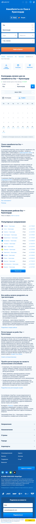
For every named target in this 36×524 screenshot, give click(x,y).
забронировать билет (26, 152)
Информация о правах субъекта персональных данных (17, 487)
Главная (3, 56)
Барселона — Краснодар (10, 252)
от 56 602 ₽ (32, 258)
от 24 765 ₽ (32, 234)
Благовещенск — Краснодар (11, 264)
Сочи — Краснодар (9, 229)
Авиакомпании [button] (7, 430)
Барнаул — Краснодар (9, 249)
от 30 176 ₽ (32, 267)
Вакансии (4, 462)
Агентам (20, 456)
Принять (30, 520)
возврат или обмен (16, 354)
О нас (19, 459)
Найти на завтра (15, 215)
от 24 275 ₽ (32, 232)
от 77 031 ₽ (32, 261)
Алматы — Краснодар (9, 232)
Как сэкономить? (6, 200)
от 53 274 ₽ (32, 246)
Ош (16, 56)
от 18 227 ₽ (32, 243)
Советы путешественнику (8, 357)
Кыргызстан (10, 56)
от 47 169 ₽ (32, 226)
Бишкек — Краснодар (9, 267)
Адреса (20, 453)
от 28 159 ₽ (32, 252)
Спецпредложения (6, 453)
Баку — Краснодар (8, 246)
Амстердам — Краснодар (10, 234)
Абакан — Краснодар (9, 226)
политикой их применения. (6, 522)
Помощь (3, 203)
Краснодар (21, 56)
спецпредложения (6, 179)
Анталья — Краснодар (9, 243)
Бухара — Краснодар (9, 255)
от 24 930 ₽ (32, 240)
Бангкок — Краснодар (9, 261)
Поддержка (4, 459)
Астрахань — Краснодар (10, 240)
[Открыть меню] (34, 2)
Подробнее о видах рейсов (9, 327)
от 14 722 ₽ (32, 237)
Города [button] (4, 441)
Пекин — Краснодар (9, 258)
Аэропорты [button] (5, 446)
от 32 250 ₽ (32, 255)
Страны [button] (4, 435)
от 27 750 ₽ (32, 249)
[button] (23, 2)
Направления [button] (6, 424)
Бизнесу (3, 456)
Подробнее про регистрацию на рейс (12, 388)
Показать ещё (18, 271)
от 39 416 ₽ (32, 264)
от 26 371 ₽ (32, 229)
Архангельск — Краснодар (10, 237)
